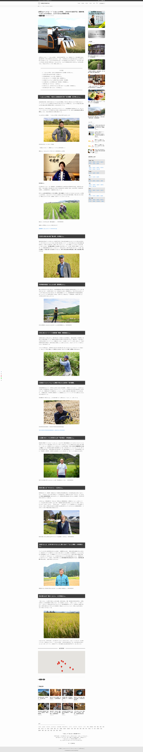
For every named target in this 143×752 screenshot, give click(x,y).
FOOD (41, 15)
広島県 (101, 190)
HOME (60, 748)
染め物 (64, 728)
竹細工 (89, 728)
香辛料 (60, 730)
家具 (39, 728)
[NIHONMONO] (43, 3)
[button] (61, 667)
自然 (101, 728)
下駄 (88, 726)
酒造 (45, 730)
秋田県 (90, 163)
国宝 (103, 726)
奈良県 (90, 186)
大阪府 (98, 184)
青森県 (94, 162)
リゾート (70, 726)
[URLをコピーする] (1, 380)
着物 (83, 728)
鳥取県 (90, 190)
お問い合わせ (81, 748)
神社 (86, 728)
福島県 (98, 163)
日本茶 (48, 728)
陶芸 (51, 730)
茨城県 (90, 167)
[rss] (104, 0)
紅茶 (95, 728)
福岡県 (90, 199)
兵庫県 (101, 184)
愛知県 (98, 180)
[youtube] (103, 0)
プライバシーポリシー (74, 748)
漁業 (43, 15)
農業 (43, 730)
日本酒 (52, 728)
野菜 (48, 730)
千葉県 (90, 169)
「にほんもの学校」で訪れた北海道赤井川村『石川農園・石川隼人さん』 (58, 72)
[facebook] (98, 0)
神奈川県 (98, 169)
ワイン (84, 726)
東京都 (94, 169)
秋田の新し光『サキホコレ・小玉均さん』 (52, 83)
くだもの (43, 726)
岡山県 (98, 190)
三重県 (101, 180)
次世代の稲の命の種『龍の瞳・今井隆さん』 (52, 74)
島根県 (94, 190)
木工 (57, 728)
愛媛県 (98, 195)
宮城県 (101, 162)
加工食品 (91, 726)
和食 (100, 726)
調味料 (39, 730)
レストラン (75, 726)
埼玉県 (101, 167)
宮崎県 (94, 201)
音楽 (54, 730)
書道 (55, 728)
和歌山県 (94, 186)
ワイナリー (80, 726)
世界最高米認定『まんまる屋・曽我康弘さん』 (53, 76)
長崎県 (98, 199)
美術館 (98, 728)
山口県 (90, 191)
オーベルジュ (53, 726)
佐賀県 (94, 199)
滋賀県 (90, 184)
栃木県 (94, 167)
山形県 (94, 163)
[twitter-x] (100, 0)
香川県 (94, 195)
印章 (95, 726)
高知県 (101, 195)
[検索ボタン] (97, 3)
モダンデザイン (65, 726)
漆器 (77, 728)
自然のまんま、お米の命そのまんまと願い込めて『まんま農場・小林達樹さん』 (59, 85)
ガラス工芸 (59, 726)
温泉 (72, 728)
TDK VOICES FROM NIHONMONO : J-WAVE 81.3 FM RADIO (52, 430)
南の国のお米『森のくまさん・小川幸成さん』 (53, 87)
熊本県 (101, 199)
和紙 (98, 726)
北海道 (90, 162)
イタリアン (48, 726)
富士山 (42, 728)
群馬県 (98, 167)
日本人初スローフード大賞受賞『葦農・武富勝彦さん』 (54, 78)
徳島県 (90, 195)
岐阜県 (90, 180)
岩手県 (98, 162)
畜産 (80, 728)
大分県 (90, 201)
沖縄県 (102, 201)
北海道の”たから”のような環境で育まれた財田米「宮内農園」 (56, 80)
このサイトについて (66, 748)
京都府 (94, 184)
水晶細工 (68, 728)
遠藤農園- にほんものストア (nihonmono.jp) (48, 228)
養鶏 (57, 730)
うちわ (39, 726)
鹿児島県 (98, 201)
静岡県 (94, 180)
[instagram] (101, 0)
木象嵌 (61, 728)
